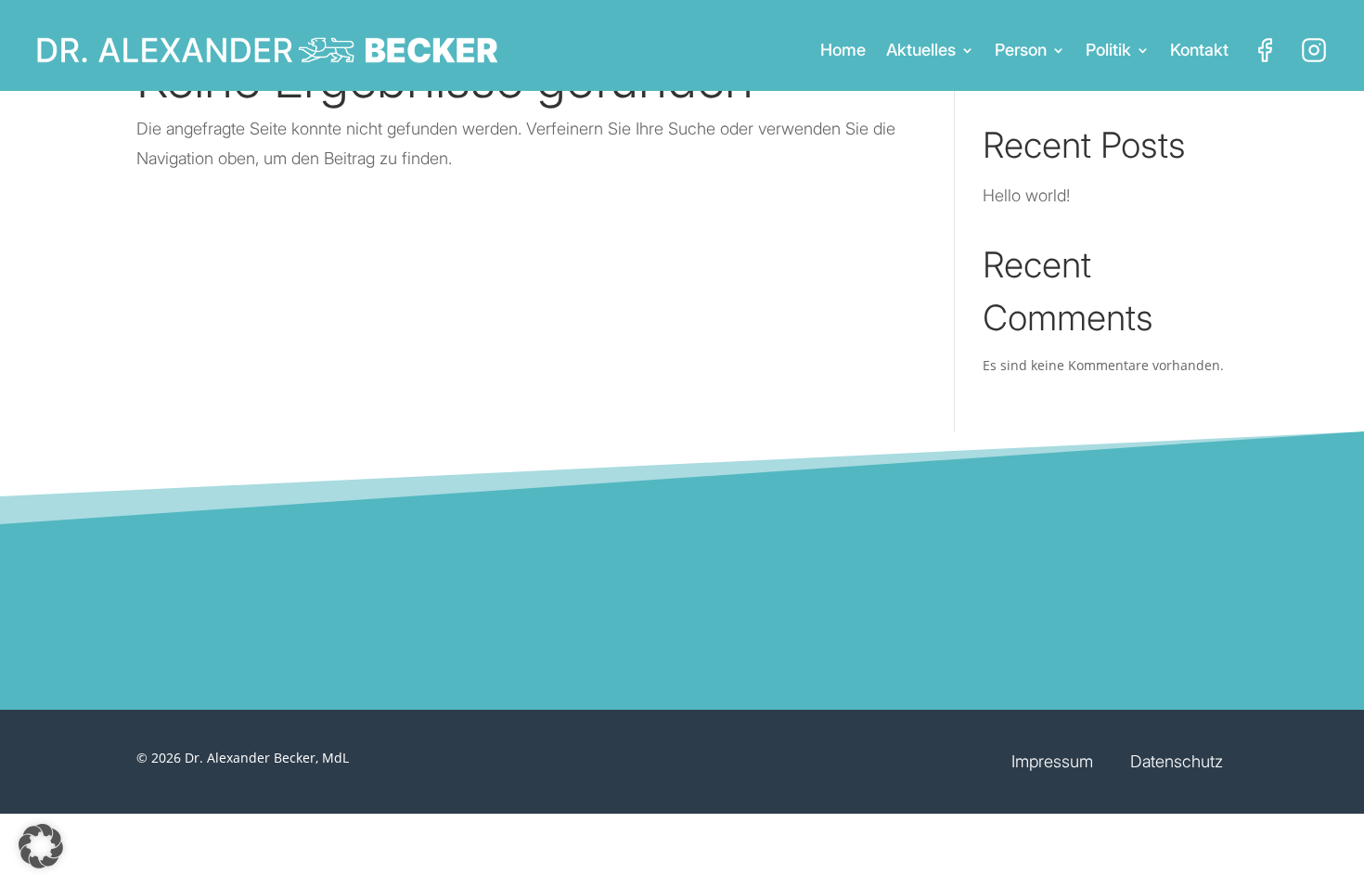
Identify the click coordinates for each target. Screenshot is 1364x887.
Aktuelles (921, 49)
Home (843, 49)
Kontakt (1199, 49)
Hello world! (1026, 195)
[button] (41, 846)
